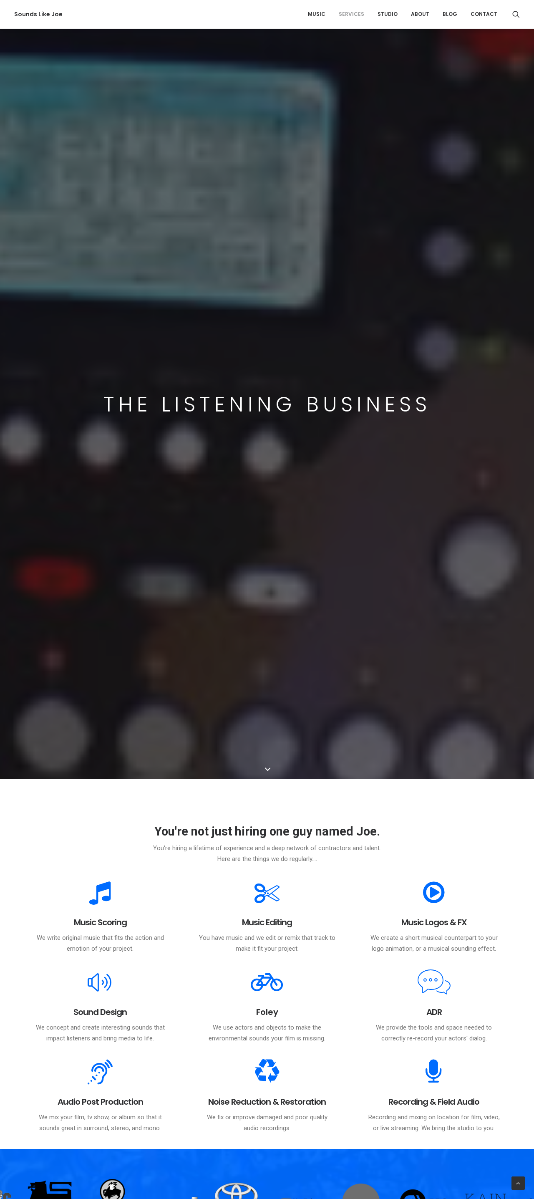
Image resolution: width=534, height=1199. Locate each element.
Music (316, 14)
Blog (450, 14)
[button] (516, 14)
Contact (484, 14)
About (420, 14)
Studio (388, 14)
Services (351, 14)
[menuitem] (316, 14)
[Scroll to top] (518, 1182)
